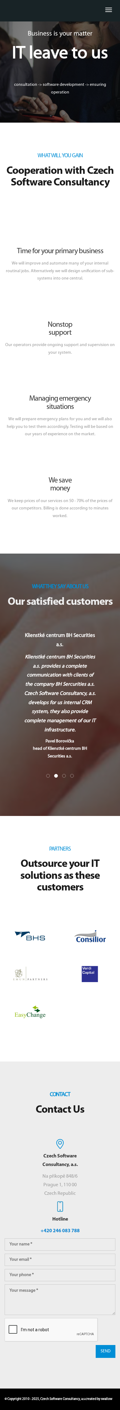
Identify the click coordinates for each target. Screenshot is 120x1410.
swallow (106, 1399)
